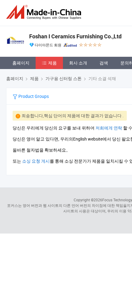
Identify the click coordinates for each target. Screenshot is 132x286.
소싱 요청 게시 (36, 161)
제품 (52, 63)
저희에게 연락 (108, 128)
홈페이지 (20, 63)
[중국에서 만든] (44, 12)
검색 (103, 63)
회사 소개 (78, 63)
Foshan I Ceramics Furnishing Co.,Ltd (75, 36)
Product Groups (33, 96)
